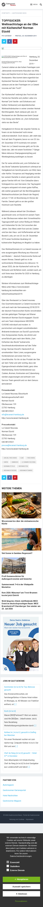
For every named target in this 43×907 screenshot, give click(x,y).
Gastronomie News (19, 13)
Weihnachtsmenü (26, 470)
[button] (34, 4)
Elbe (22, 458)
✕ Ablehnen (21, 894)
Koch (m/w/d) (10, 711)
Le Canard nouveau (29, 462)
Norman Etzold (9, 466)
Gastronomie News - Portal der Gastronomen (24, 815)
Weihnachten (23, 466)
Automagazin (8, 785)
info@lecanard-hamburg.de (13, 414)
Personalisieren (21, 901)
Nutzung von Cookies (16, 819)
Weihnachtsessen (10, 470)
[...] (15, 704)
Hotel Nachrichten (10, 795)
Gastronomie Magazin (12, 801)
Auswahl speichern (21, 887)
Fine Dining (31, 458)
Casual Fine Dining (10, 458)
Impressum (30, 819)
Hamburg (15, 462)
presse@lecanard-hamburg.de (14, 445)
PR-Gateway (7, 36)
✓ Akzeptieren (21, 879)
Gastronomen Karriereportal (14, 790)
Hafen (6, 462)
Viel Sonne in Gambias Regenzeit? (17, 553)
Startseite (6, 13)
